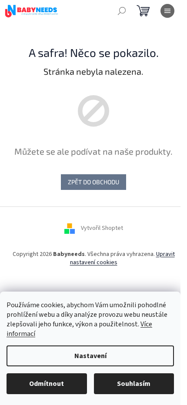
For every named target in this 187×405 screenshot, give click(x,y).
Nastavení (90, 356)
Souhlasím (133, 383)
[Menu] (167, 11)
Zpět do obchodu (93, 182)
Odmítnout (46, 383)
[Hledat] (121, 11)
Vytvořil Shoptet (102, 228)
